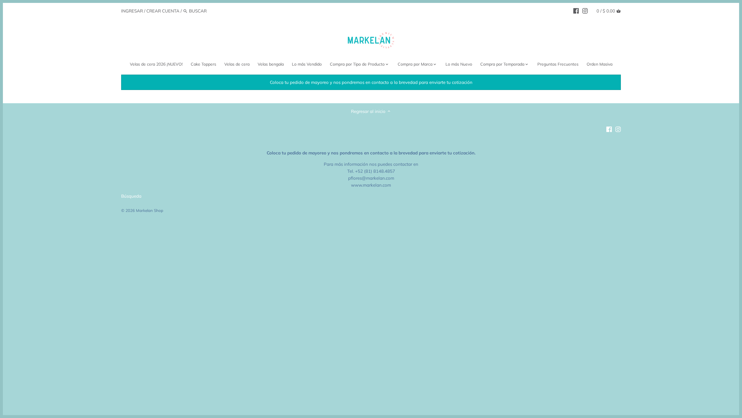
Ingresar (132, 11)
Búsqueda (131, 196)
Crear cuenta (162, 11)
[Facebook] (576, 10)
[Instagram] (585, 10)
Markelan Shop (149, 210)
